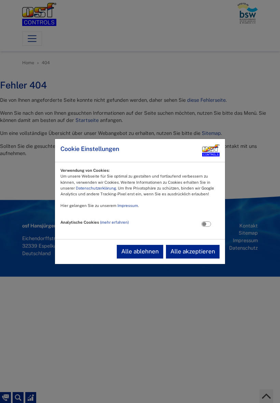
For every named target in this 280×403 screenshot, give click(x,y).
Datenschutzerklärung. (96, 188)
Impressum (127, 205)
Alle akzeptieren (192, 251)
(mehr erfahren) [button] (114, 222)
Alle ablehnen (140, 251)
